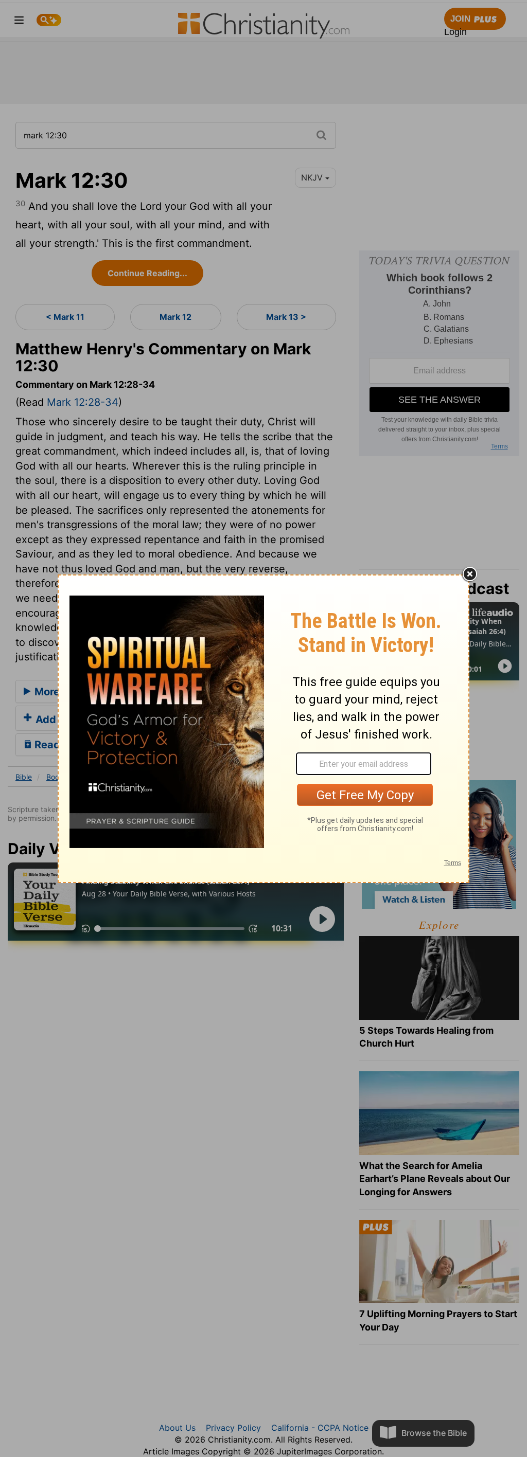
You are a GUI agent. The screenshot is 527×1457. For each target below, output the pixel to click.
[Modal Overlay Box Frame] (263, 728)
